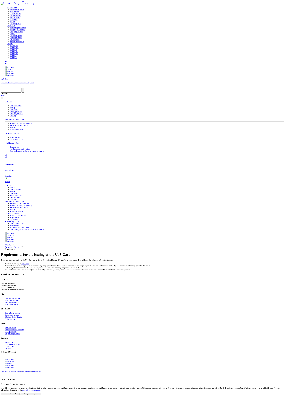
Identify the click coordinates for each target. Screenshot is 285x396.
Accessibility (26, 371)
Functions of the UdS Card (14, 119)
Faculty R (13, 58)
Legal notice (5, 371)
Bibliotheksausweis (16, 129)
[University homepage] (17, 4)
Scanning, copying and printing (21, 123)
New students (14, 12)
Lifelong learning (16, 38)
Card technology (15, 106)
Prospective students (17, 10)
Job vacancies (14, 40)
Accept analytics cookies (10, 394)
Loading (13, 116)
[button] (4, 93)
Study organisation (16, 32)
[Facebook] (9, 67)
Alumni (12, 22)
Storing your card (16, 112)
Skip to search (17, 2)
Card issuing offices (12, 143)
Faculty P (13, 56)
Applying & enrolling (17, 30)
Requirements (14, 137)
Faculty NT (14, 54)
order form (25, 264)
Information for (12, 8)
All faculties (14, 46)
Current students (15, 14)
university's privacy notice (31, 390)
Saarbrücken (14, 147)
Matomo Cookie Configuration (14, 384)
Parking (12, 127)
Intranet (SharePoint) (17, 42)
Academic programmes (18, 28)
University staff (15, 24)
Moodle (12, 34)
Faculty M (13, 50)
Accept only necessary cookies (30, 394)
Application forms (16, 139)
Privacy (12, 108)
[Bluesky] (9, 71)
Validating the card (16, 114)
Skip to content (6, 2)
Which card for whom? (13, 133)
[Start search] (23, 89)
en (6, 63)
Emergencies (36, 371)
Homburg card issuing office (20, 149)
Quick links (11, 26)
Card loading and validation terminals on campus (27, 151)
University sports (16, 36)
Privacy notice (16, 371)
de (6, 61)
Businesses (13, 20)
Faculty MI (14, 52)
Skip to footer (27, 2)
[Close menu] (2, 98)
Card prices (14, 110)
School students (15, 16)
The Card (8, 102)
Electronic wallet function (19, 125)
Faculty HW (14, 48)
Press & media (15, 18)
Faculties (10, 44)
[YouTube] (9, 69)
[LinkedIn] (9, 75)
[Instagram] (9, 73)
